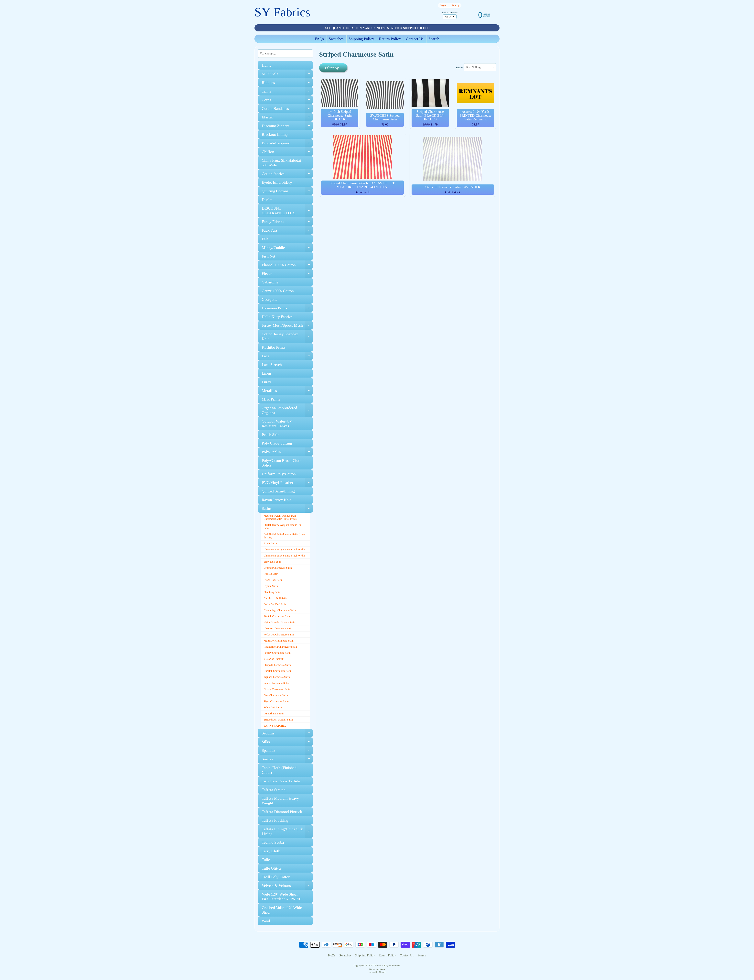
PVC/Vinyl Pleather (287, 483)
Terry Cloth (271, 851)
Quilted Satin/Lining (278, 491)
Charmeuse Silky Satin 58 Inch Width (284, 555)
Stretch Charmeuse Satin (277, 616)
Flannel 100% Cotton (287, 266)
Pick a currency (450, 12)
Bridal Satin (270, 543)
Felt (265, 239)
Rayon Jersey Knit (276, 500)
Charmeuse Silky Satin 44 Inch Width (284, 549)
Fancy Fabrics (287, 222)
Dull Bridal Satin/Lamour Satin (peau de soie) (284, 535)
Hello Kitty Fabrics (277, 316)
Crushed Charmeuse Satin (278, 567)
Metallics (287, 391)
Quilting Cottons (287, 192)
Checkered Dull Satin (275, 598)
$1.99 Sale (287, 75)
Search (433, 39)
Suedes (287, 760)
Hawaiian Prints (287, 309)
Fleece (287, 274)
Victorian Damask (274, 659)
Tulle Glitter (272, 868)
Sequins (287, 734)
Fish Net (268, 256)
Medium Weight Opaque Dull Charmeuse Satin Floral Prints (280, 517)
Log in (443, 5)
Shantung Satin (272, 592)
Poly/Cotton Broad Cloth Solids (281, 462)
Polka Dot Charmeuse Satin (279, 634)
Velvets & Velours (287, 886)
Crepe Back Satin (273, 580)
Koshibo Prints (273, 347)
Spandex (287, 751)
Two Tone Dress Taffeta (281, 781)
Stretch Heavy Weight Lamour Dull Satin (283, 526)
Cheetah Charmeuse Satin (278, 671)
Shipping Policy (361, 39)
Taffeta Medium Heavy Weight (280, 800)
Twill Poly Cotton (276, 877)
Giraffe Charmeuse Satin (277, 689)
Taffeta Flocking (275, 820)
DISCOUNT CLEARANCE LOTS (287, 210)
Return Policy (390, 39)
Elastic (287, 118)
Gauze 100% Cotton (278, 291)
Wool (266, 921)
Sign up (455, 5)
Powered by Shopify (377, 971)
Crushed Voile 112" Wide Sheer (282, 909)
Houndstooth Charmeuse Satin (280, 646)
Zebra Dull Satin (273, 707)
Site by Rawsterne (377, 968)
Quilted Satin (271, 574)
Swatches (336, 39)
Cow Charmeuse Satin (276, 695)
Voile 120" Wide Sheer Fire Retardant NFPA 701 (282, 896)
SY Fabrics (282, 12)
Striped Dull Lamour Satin (278, 719)
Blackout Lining (275, 134)
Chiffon (287, 152)
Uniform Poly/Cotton (279, 474)
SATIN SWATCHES (275, 725)
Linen (266, 373)
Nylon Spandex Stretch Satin (279, 622)
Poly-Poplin (287, 453)
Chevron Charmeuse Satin (278, 628)
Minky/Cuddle (287, 248)
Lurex (266, 382)
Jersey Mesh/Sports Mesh (287, 326)
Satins (287, 509)
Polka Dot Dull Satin (275, 604)
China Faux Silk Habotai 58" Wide (281, 162)
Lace (287, 357)
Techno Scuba (273, 842)
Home (266, 65)
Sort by (459, 67)
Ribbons (287, 83)
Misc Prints (271, 399)
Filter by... (333, 68)
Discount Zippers (287, 127)
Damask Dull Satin (274, 713)
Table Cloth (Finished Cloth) (279, 770)
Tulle (266, 859)
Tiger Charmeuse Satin (276, 701)
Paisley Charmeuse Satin (277, 653)
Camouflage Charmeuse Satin (280, 610)
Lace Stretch (272, 364)
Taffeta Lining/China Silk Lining (287, 831)
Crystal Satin (271, 586)
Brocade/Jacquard (287, 144)
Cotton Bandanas (287, 109)
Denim (267, 199)
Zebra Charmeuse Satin (276, 683)
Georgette (269, 299)
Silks (287, 743)
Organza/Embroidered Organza (287, 410)
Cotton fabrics (287, 174)
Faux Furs (287, 231)
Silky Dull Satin (272, 561)
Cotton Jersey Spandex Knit (287, 336)
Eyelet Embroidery (277, 182)
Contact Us (415, 39)
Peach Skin (270, 434)
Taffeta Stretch (273, 789)
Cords (287, 101)
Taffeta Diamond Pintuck (282, 811)
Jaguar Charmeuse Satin (277, 677)
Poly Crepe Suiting (277, 443)
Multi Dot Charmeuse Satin (279, 640)
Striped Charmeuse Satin (277, 665)
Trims (287, 92)
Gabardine (270, 282)
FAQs (319, 39)
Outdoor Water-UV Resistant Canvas (277, 423)
